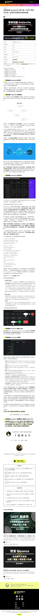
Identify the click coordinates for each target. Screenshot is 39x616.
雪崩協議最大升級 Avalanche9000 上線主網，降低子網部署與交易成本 (19, 421)
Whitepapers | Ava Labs (18, 61)
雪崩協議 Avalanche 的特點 (10, 75)
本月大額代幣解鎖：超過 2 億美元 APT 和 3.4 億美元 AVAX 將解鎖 (18, 424)
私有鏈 (7, 170)
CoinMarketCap (24, 64)
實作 (15, 275)
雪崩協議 (26, 440)
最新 (23, 602)
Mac (6, 16)
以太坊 (12, 138)
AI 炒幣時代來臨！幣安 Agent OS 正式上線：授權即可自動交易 (15, 482)
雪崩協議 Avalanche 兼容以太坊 (11, 73)
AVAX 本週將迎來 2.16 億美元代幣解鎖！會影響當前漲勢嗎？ (17, 426)
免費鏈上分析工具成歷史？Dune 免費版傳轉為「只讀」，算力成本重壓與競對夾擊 (18, 479)
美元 (17, 544)
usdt (8, 544)
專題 (16, 606)
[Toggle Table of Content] (23, 68)
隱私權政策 (17, 608)
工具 (23, 606)
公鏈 (18, 440)
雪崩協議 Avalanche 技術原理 (10, 71)
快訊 (16, 602)
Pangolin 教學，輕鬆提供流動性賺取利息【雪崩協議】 (15, 411)
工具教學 (8, 578)
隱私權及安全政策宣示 (27, 612)
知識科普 (22, 440)
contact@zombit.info (17, 586)
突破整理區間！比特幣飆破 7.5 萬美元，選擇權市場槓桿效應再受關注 (16, 476)
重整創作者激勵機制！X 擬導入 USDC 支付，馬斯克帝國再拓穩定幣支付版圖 (17, 472)
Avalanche (15, 59)
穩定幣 (14, 544)
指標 (23, 604)
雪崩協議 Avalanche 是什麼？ (10, 69)
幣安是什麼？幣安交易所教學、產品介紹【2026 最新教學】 (17, 570)
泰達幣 (11, 544)
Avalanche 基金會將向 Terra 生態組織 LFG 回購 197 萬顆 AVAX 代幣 (19, 422)
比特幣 (15, 138)
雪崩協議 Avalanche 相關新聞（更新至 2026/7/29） (14, 76)
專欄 (16, 604)
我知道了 (19, 614)
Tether (5, 544)
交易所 (5, 578)
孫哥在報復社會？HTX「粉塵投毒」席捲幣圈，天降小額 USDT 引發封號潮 (20, 491)
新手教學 (5, 8)
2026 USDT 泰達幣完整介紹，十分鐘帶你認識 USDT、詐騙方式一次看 (19, 504)
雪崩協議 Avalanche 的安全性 (10, 72)
